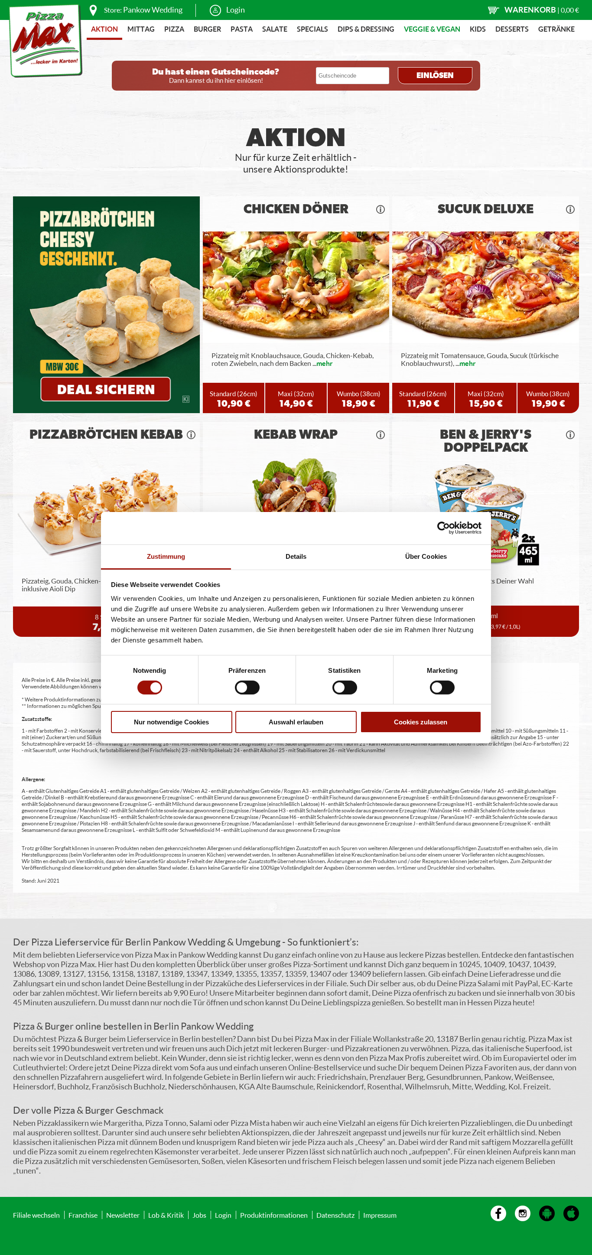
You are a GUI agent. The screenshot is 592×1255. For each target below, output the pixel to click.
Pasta (242, 29)
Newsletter (123, 1215)
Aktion (104, 29)
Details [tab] (296, 556)
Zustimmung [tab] (166, 556)
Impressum (380, 1215)
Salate (274, 29)
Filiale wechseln (36, 1215)
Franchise (83, 1215)
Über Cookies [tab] (426, 556)
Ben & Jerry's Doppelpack (485, 441)
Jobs (199, 1215)
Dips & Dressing (366, 29)
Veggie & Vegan (432, 29)
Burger (207, 29)
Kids (478, 29)
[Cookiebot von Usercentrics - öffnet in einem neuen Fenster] (443, 528)
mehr (324, 363)
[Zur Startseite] (45, 41)
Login (235, 9)
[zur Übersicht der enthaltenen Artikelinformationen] (380, 209)
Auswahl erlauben (296, 722)
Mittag (141, 29)
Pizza (174, 29)
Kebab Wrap (296, 434)
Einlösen (435, 76)
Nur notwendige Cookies (171, 722)
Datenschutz (335, 1215)
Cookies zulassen (420, 722)
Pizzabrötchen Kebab (106, 434)
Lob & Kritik (166, 1215)
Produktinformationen (274, 1215)
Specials (312, 29)
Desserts (512, 29)
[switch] (247, 687)
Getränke (556, 29)
